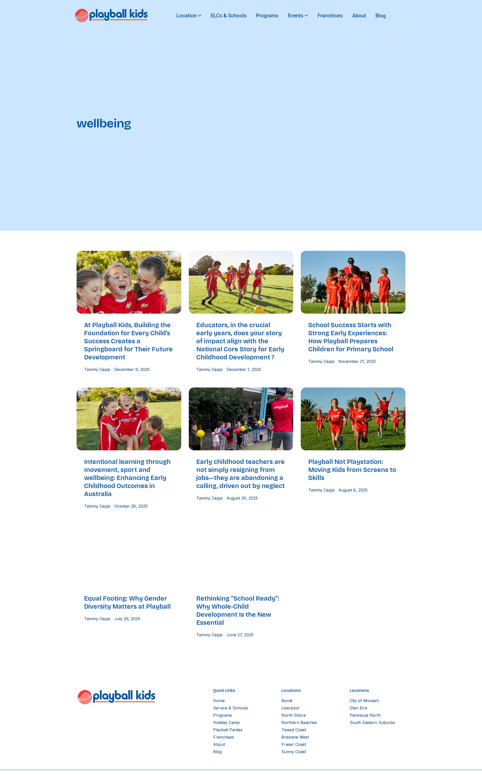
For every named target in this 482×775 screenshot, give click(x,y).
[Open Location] (199, 15)
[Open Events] (306, 15)
